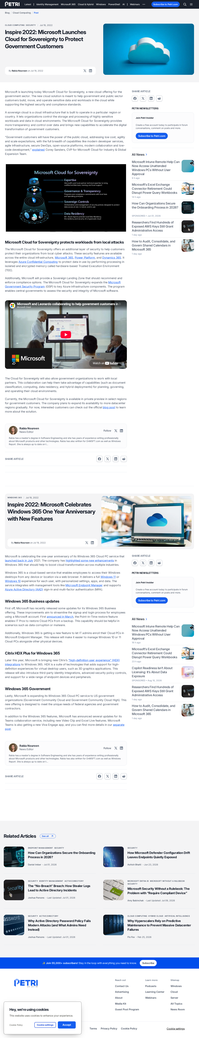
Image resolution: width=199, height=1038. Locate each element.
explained (38, 149)
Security (31, 25)
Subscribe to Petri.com (165, 4)
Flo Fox (131, 937)
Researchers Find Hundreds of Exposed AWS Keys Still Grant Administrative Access (153, 226)
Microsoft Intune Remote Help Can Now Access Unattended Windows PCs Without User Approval (156, 168)
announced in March (60, 616)
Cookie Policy (16, 1025)
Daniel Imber (35, 864)
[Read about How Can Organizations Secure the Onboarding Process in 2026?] (14, 857)
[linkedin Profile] (90, 70)
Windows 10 (13, 581)
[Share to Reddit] (124, 459)
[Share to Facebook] (99, 459)
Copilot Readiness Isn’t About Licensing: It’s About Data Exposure (152, 672)
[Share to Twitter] (107, 459)
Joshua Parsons (36, 897)
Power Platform (85, 257)
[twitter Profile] (84, 70)
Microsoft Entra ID (138, 881)
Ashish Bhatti (134, 864)
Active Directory (74, 881)
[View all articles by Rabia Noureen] (13, 430)
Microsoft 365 (64, 257)
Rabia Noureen (26, 70)
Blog (7, 12)
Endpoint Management (40, 848)
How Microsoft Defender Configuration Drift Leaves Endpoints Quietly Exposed (158, 855)
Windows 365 (14, 497)
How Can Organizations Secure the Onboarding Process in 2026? (155, 205)
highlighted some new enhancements (90, 560)
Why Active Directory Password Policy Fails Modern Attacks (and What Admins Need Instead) (59, 925)
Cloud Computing (22, 12)
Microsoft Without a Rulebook (167, 881)
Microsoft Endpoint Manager (84, 585)
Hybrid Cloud (155, 916)
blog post (109, 407)
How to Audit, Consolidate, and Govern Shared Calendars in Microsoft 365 (153, 245)
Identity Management (51, 881)
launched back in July (19, 560)
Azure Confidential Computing (38, 261)
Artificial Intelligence (177, 916)
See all (45, 836)
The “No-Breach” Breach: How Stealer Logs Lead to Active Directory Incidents (59, 888)
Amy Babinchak (135, 900)
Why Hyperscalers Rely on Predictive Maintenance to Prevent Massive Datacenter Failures (159, 925)
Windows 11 (108, 576)
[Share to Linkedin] (116, 459)
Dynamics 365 (111, 257)
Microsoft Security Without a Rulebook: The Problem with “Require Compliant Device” (158, 891)
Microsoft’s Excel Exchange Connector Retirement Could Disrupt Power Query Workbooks (154, 188)
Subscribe (148, 963)
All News (138, 154)
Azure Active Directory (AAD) (24, 589)
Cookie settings (176, 1028)
